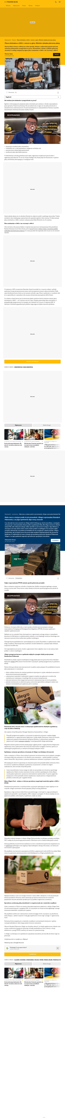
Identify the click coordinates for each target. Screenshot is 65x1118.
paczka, (36, 959)
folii (37, 914)
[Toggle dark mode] (55, 1)
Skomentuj (12, 92)
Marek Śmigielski (35, 441)
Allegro (13, 661)
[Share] (58, 92)
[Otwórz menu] (58, 1)
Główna (8, 5)
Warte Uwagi (46, 425)
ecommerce (55, 540)
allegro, (17, 959)
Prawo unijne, (48, 959)
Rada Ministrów (28, 367)
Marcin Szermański (16, 441)
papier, (42, 959)
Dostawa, (23, 959)
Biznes (30, 5)
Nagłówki (8, 97)
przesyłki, (56, 959)
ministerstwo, (18, 367)
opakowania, (30, 959)
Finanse (37, 5)
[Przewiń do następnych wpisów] (59, 437)
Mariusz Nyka (9, 54)
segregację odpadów (24, 741)
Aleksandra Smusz (10, 540)
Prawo (24, 5)
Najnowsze (16, 5)
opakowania (9, 845)
